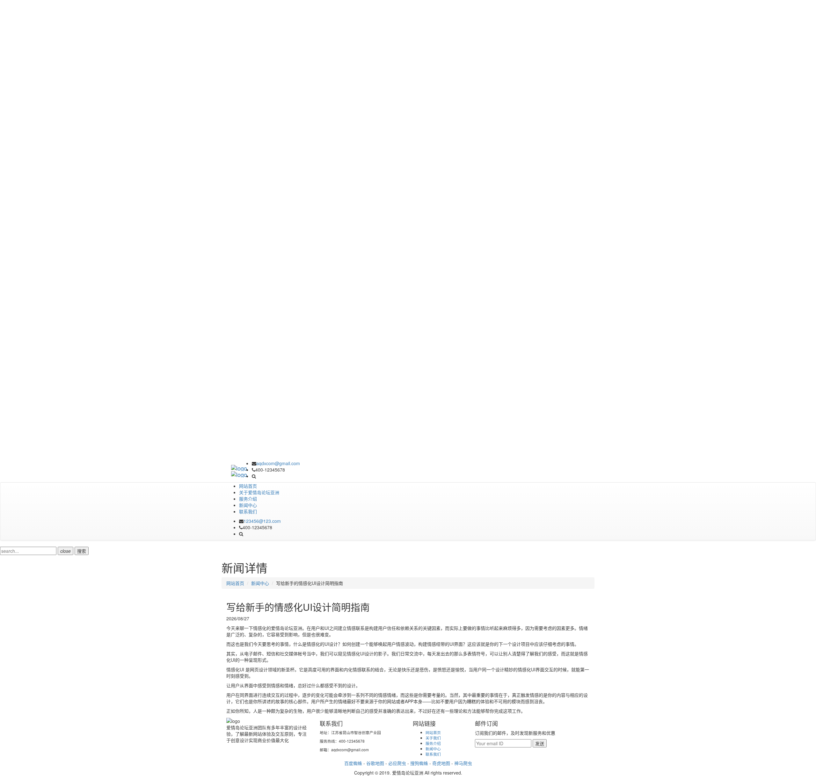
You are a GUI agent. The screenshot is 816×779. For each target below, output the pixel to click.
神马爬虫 (463, 763)
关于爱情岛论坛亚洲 (259, 492)
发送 (539, 743)
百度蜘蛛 (353, 763)
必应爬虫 (397, 763)
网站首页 (248, 486)
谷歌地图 (375, 763)
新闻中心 (248, 505)
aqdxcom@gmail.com (278, 463)
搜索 (81, 551)
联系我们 (248, 511)
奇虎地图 (441, 763)
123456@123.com (262, 521)
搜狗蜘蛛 (419, 763)
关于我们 (433, 737)
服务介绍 (248, 498)
